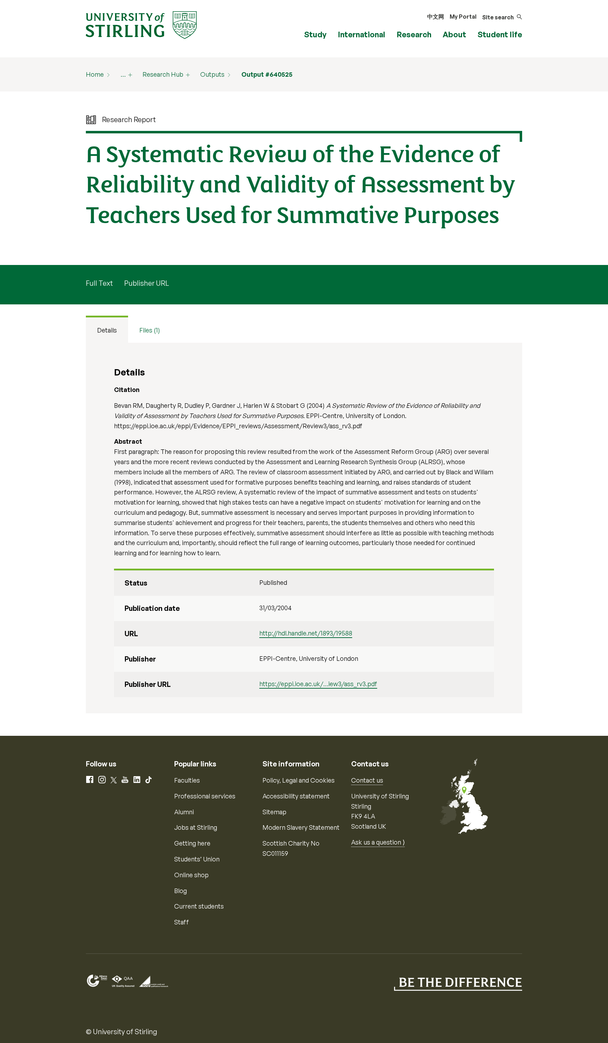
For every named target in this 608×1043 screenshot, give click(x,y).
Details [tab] (107, 330)
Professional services (204, 796)
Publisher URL (146, 283)
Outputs (212, 74)
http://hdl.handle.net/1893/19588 (305, 633)
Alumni (184, 812)
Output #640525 (266, 74)
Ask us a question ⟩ (378, 842)
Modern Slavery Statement (301, 827)
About (454, 34)
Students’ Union (197, 859)
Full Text (99, 283)
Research (414, 34)
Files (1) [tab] (149, 330)
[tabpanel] (304, 528)
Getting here (192, 843)
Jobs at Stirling (195, 827)
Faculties (187, 780)
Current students (199, 906)
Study (315, 34)
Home (95, 74)
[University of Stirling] (141, 24)
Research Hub (162, 74)
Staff (181, 922)
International (361, 34)
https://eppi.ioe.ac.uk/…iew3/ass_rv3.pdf (318, 684)
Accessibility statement (296, 796)
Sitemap (274, 812)
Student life (499, 34)
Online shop (191, 875)
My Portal (463, 16)
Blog (180, 891)
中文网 (435, 16)
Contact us (367, 780)
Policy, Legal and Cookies (298, 780)
